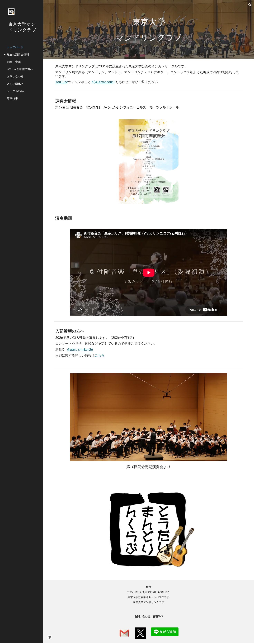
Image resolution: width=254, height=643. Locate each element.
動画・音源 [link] (14, 61)
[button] (250, 5)
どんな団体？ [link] (15, 83)
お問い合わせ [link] (15, 76)
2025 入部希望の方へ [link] (20, 69)
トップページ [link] (15, 47)
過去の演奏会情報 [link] (18, 54)
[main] (148, 29)
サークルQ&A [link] (15, 91)
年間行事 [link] (12, 98)
